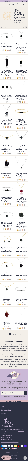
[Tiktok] (16, 459)
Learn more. (21, 431)
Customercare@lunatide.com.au (9, 442)
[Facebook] (22, 1)
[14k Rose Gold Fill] (8, 50)
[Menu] (1, 4)
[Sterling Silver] (3, 50)
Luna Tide (11, 452)
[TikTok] (26, 1)
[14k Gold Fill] (6, 50)
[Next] (20, 334)
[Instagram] (24, 1)
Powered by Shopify (18, 452)
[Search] (4, 4)
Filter (4, 27)
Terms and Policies (14, 455)
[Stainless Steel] (10, 50)
